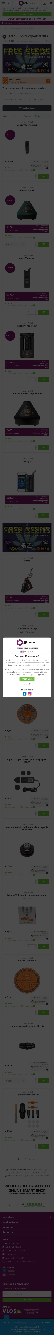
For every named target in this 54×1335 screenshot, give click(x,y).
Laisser (26, 684)
